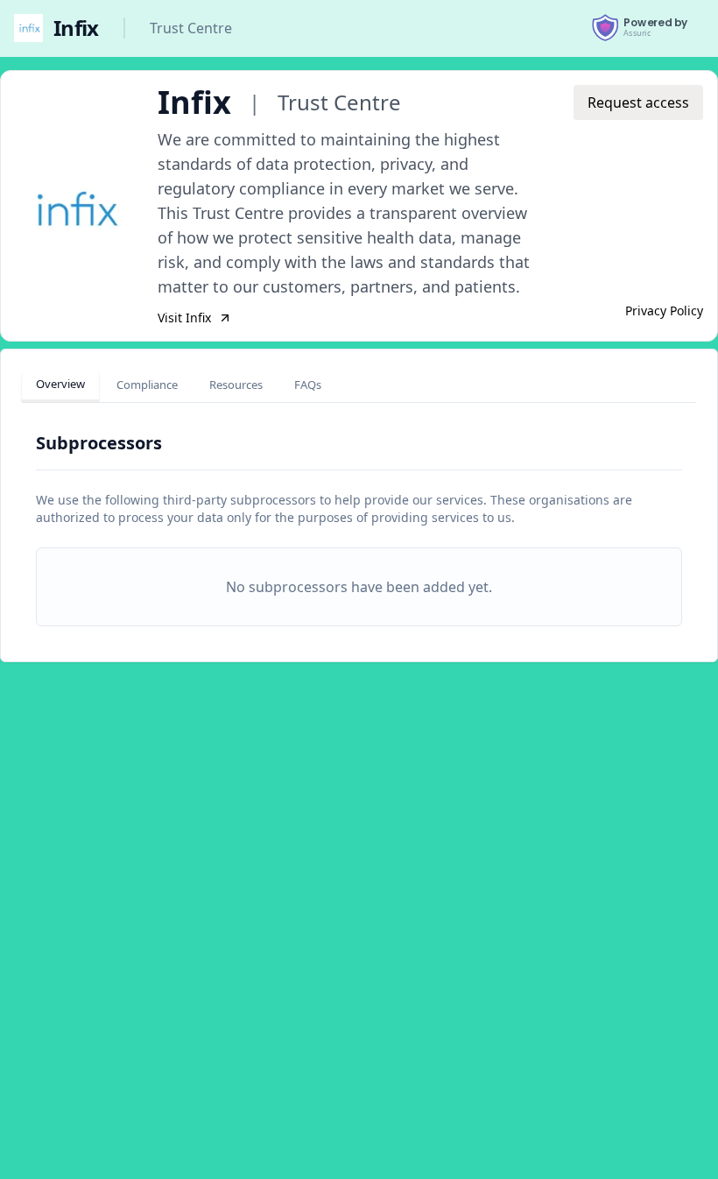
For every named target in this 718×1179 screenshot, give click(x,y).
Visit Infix (184, 317)
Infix (76, 28)
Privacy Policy (664, 310)
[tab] (60, 386)
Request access (638, 102)
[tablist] (178, 386)
